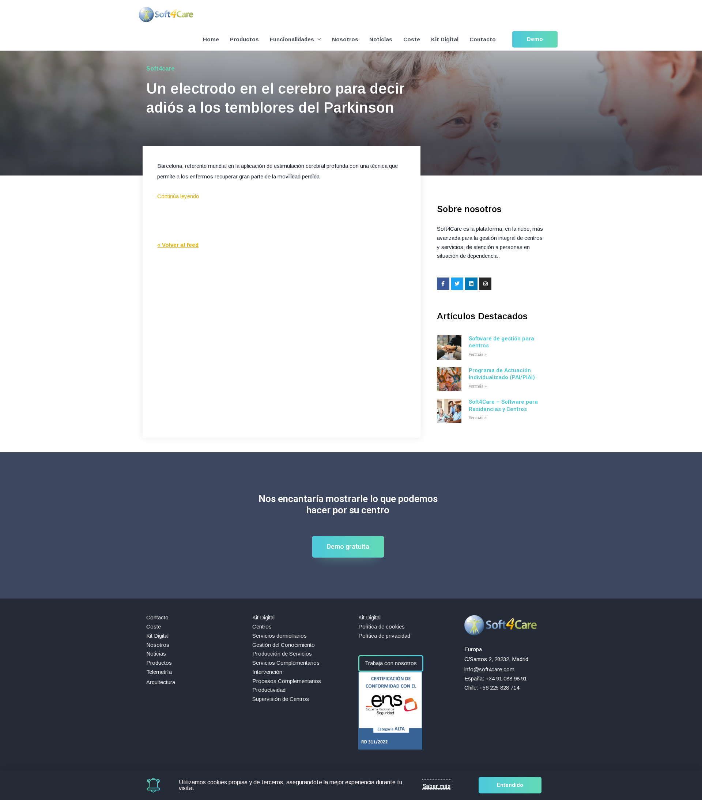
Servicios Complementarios (286, 663)
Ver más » (478, 354)
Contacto (482, 39)
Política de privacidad (384, 636)
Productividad (269, 690)
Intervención (267, 672)
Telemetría (159, 672)
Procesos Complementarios (286, 681)
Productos (244, 39)
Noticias (380, 39)
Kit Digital (444, 39)
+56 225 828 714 (499, 687)
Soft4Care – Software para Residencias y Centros (503, 405)
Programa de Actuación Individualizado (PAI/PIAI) (502, 374)
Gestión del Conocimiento (283, 645)
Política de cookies (381, 626)
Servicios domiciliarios (279, 636)
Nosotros (345, 39)
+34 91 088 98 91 (506, 678)
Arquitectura (160, 682)
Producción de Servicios (282, 653)
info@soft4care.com (489, 669)
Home (211, 39)
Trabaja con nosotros (391, 663)
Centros (262, 626)
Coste (411, 39)
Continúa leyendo (178, 196)
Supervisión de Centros (280, 699)
